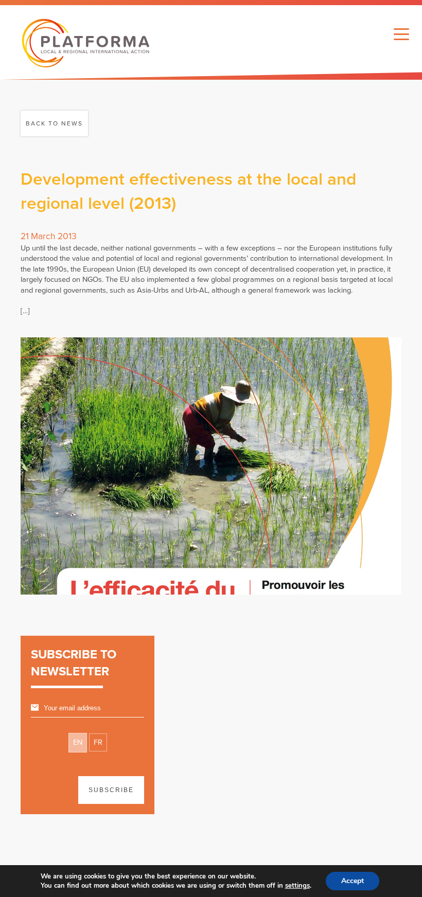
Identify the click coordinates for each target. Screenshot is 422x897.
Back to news (54, 123)
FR (98, 742)
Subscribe (111, 790)
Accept (352, 881)
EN (77, 742)
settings (297, 885)
